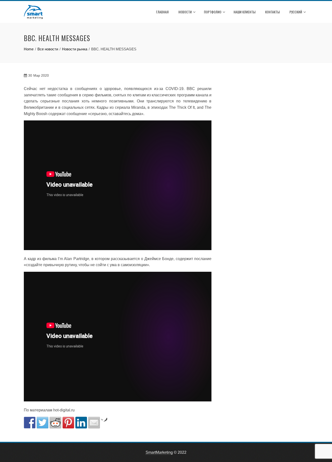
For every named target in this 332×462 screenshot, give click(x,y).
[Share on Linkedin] (81, 422)
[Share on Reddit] (55, 422)
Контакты (272, 11)
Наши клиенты (244, 11)
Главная (162, 11)
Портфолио (212, 11)
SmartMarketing (159, 452)
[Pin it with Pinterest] (68, 422)
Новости (185, 11)
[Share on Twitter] (42, 422)
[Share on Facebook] (29, 422)
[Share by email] (94, 422)
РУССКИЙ (295, 11)
